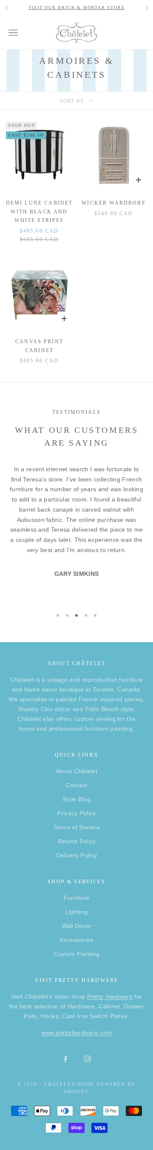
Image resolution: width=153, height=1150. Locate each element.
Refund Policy (76, 841)
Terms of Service (76, 827)
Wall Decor (77, 925)
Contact (76, 785)
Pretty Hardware (110, 996)
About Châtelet (76, 771)
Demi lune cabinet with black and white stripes (39, 211)
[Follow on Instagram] (87, 1059)
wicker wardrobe (113, 203)
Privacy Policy (76, 813)
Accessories (76, 940)
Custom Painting (77, 954)
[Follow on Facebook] (65, 1059)
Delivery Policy (76, 855)
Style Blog (76, 799)
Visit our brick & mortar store (76, 7)
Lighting (76, 911)
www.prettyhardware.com (76, 1032)
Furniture (77, 897)
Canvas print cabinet (39, 346)
